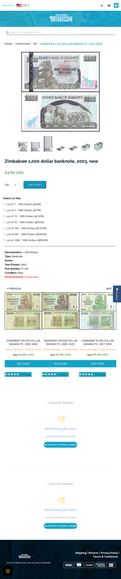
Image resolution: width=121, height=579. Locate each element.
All (35, 43)
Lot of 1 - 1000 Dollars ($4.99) (23, 204)
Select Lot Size (12, 198)
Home (8, 43)
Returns (93, 553)
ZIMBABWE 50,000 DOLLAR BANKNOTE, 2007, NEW (98, 342)
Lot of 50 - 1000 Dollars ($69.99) (25, 222)
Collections (22, 43)
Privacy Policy (109, 553)
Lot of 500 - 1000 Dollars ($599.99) (26, 234)
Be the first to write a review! (61, 444)
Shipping (80, 553)
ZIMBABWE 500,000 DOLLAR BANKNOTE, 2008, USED (60, 342)
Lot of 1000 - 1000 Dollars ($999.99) (27, 240)
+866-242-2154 (8, 5)
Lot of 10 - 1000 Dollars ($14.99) (25, 216)
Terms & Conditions (105, 556)
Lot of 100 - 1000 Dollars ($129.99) (26, 228)
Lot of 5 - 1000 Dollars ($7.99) (23, 210)
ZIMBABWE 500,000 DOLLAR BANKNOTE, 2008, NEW (23, 342)
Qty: (7, 184)
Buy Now (23, 363)
